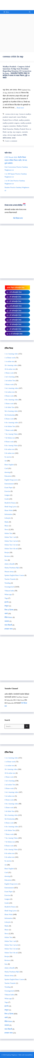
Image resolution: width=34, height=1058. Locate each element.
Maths (7, 522)
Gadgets (7, 495)
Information (8, 514)
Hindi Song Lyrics (11, 507)
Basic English (9, 465)
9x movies (8, 457)
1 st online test (9, 361)
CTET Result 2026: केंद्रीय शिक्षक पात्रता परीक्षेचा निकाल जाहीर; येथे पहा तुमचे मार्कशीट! (16, 160)
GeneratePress (29, 1055)
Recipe (7, 552)
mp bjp (9, 132)
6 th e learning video (11, 422)
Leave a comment (11, 141)
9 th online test (9, 453)
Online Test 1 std (10, 537)
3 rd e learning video (11, 388)
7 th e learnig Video (11, 434)
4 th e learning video (11, 400)
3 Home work (9, 384)
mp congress (17, 132)
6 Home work (9, 419)
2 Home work (9, 373)
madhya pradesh (24, 120)
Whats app (8, 594)
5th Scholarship (10, 415)
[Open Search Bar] (29, 12)
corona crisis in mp (11, 114)
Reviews (7, 556)
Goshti (7, 499)
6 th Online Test (10, 426)
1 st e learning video (11, 354)
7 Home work (9, 430)
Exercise (7, 491)
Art (6, 461)
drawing (7, 472)
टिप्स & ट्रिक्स (9, 610)
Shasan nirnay (9, 571)
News (6, 529)
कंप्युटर (7, 606)
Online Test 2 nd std (11, 541)
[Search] (26, 726)
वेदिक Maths (8, 617)
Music (7, 526)
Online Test (8, 533)
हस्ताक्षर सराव (9, 629)
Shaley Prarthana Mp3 (12, 568)
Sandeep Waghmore (17, 5)
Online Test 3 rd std (11, 545)
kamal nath (12, 117)
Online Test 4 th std (11, 548)
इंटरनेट (7, 602)
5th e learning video (11, 411)
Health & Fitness (10, 503)
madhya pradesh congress (11, 123)
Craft (6, 468)
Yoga (6, 598)
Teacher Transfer (10, 579)
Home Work (9, 510)
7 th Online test (10, 438)
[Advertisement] (17, 32)
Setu (6, 560)
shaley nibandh (9, 564)
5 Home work (9, 403)
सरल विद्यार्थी (8, 625)
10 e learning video (11, 365)
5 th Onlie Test (9, 407)
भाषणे (6, 613)
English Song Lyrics (11, 480)
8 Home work (9, 442)
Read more (20, 108)
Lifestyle (7, 518)
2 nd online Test (10, 380)
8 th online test (9, 449)
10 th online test (10, 369)
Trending (7, 583)
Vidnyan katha (9, 591)
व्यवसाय (7, 621)
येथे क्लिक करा (18, 218)
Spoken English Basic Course (14, 575)
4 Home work (9, 396)
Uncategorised (9, 587)
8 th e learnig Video (11, 445)
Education (8, 476)
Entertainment (9, 484)
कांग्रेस (25, 135)
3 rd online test (9, 392)
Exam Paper (9, 487)
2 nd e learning (9, 377)
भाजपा (14, 138)
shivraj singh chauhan (14, 135)
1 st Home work (10, 358)
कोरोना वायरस (7, 138)
